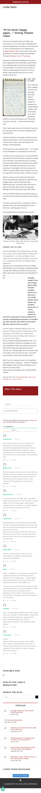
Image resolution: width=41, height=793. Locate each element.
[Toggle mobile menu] (37, 7)
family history (31, 377)
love (10, 379)
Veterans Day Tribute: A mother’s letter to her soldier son (23, 728)
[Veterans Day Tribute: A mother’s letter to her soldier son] (6, 728)
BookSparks (33, 784)
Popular (20, 705)
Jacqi (5, 569)
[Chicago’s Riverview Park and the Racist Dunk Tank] (6, 711)
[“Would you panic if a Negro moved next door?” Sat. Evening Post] (6, 738)
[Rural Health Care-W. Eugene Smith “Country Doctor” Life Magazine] (6, 747)
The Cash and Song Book (13, 720)
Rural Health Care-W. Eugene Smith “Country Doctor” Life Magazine (23, 748)
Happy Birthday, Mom (11, 51)
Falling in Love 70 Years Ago (20, 56)
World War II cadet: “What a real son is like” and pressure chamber (23, 757)
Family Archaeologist (21, 377)
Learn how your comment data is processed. (20, 421)
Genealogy (6, 379)
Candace (6, 608)
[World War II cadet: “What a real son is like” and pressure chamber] (6, 757)
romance (19, 379)
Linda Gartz (7, 518)
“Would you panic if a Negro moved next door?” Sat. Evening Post (22, 739)
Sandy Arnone (8, 494)
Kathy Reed (7, 549)
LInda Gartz (7, 635)
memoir (14, 379)
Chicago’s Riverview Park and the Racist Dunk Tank (22, 711)
